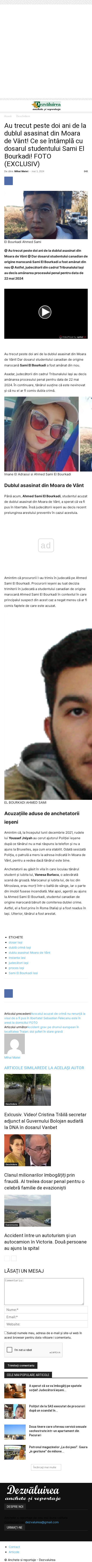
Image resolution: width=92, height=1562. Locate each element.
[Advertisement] (46, 52)
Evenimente (12, 1224)
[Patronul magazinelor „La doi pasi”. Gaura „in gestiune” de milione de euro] (15, 1452)
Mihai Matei (21, 171)
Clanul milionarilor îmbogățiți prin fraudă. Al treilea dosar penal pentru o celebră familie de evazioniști (44, 1181)
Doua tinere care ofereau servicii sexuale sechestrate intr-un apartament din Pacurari (57, 1431)
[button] (7, 106)
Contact (14, 1547)
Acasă (8, 116)
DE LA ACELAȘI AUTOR (63, 1067)
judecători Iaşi (18, 963)
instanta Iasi (17, 957)
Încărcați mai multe (44, 1467)
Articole (14, 1552)
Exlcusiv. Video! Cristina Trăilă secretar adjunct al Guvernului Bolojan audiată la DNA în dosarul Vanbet (45, 1121)
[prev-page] (7, 1258)
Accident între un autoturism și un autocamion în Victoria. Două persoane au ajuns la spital (45, 1242)
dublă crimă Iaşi (20, 947)
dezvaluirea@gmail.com (42, 1522)
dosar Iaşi (15, 942)
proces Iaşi (16, 968)
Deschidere (23, 116)
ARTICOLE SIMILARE (23, 1067)
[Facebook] (8, 181)
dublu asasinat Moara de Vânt (29, 952)
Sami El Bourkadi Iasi (23, 973)
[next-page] (13, 1258)
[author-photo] (14, 1053)
